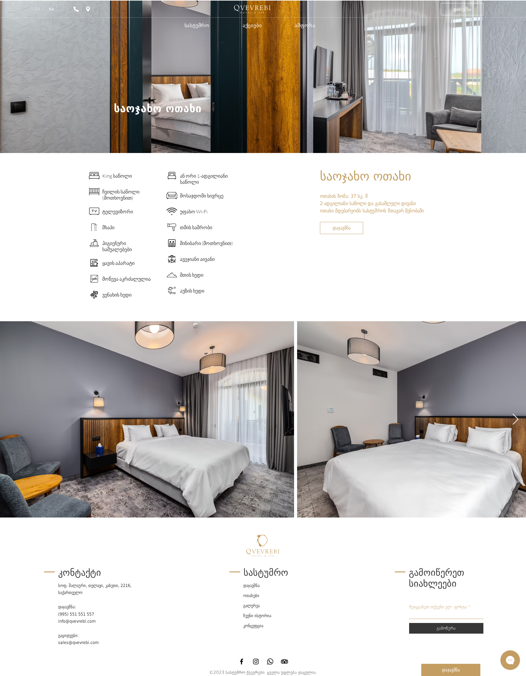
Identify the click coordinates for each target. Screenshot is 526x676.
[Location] (88, 9)
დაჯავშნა (251, 585)
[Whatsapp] (270, 661)
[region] (88, 9)
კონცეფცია (253, 625)
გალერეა (251, 605)
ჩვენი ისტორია (257, 615)
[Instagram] (256, 661)
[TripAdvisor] (284, 661)
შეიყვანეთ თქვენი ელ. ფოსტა (438, 607)
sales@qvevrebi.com (78, 642)
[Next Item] (515, 419)
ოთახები (251, 595)
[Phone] (76, 9)
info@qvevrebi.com (77, 621)
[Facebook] (241, 661)
